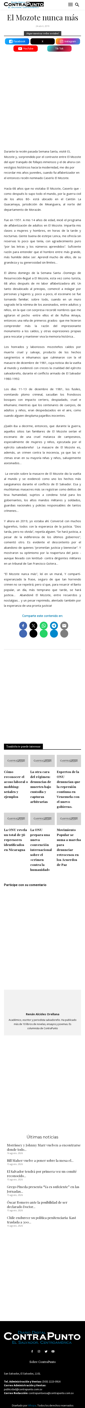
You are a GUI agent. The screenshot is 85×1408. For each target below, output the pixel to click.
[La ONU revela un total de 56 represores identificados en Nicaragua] (16, 819)
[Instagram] (39, 1351)
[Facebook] (32, 1351)
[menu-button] (70, 5)
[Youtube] (52, 1351)
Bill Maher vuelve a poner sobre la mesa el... (40, 1160)
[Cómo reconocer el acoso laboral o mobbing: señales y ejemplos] (16, 761)
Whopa (32, 1405)
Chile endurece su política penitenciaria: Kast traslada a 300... (41, 1219)
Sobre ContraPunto (42, 1362)
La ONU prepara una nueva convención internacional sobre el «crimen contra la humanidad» (41, 850)
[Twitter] (45, 1351)
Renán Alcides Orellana (42, 1014)
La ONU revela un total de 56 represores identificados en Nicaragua (15, 840)
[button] (77, 5)
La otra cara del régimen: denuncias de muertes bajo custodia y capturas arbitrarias (40, 787)
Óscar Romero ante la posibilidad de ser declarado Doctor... (37, 1204)
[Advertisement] (42, 99)
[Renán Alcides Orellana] (42, 1001)
